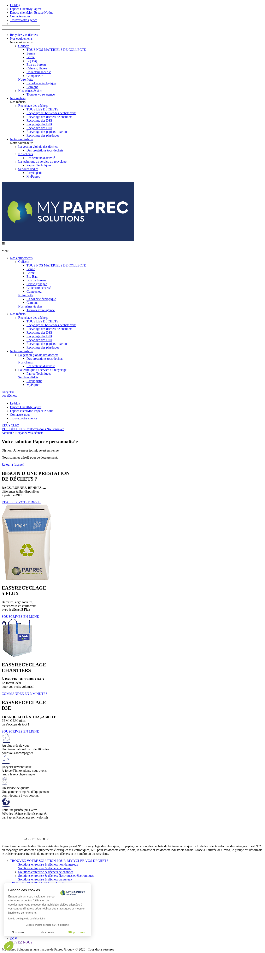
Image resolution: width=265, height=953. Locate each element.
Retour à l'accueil (13, 464)
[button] (9, 946)
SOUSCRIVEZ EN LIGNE (20, 616)
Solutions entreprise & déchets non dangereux (48, 864)
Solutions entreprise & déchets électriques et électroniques (56, 875)
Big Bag (31, 61)
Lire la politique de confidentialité (27, 918)
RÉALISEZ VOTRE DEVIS (21, 502)
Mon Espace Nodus (31, 12)
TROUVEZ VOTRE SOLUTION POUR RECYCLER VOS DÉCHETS (59, 860)
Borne (30, 57)
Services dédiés (28, 169)
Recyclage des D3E (39, 120)
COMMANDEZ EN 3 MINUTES (24, 693)
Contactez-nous (36, 429)
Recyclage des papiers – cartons (47, 131)
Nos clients (25, 154)
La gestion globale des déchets (38, 146)
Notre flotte (25, 79)
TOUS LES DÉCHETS (42, 109)
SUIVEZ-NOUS (21, 942)
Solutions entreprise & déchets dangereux (45, 879)
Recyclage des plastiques (42, 135)
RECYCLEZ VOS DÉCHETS (13, 427)
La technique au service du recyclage (42, 161)
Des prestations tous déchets (44, 150)
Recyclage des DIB (39, 124)
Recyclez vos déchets (24, 34)
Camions (32, 87)
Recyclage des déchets (33, 105)
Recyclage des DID (39, 128)
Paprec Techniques (38, 165)
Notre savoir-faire (21, 139)
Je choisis (47, 932)
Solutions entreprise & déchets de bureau (44, 868)
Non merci (18, 932)
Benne (30, 53)
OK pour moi (77, 932)
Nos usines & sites (30, 90)
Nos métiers (17, 98)
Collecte (23, 46)
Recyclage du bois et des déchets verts (51, 113)
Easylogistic (34, 172)
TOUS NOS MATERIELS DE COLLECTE (56, 49)
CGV (13, 938)
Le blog (15, 5)
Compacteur (34, 75)
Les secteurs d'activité (40, 158)
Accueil (7, 433)
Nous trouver (55, 429)
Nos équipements (21, 38)
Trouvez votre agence (40, 94)
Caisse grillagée (36, 68)
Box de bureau (36, 64)
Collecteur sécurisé (38, 72)
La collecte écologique (41, 83)
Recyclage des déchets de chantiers (49, 117)
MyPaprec (25, 9)
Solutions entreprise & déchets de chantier (45, 872)
